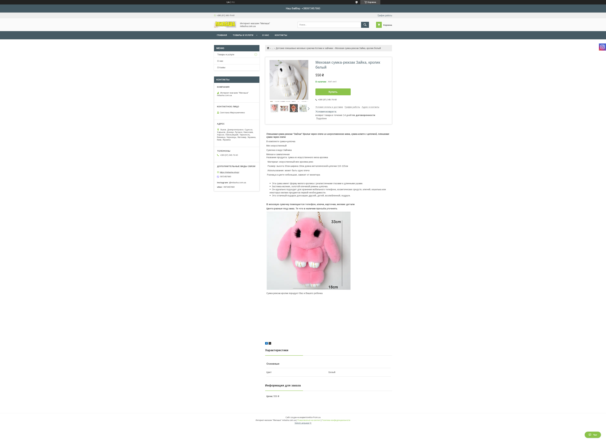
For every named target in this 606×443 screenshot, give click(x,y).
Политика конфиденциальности (336, 420)
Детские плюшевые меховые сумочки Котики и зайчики (304, 48)
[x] (270, 344)
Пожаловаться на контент (308, 420)
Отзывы (221, 67)
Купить (333, 92)
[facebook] (266, 344)
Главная (222, 35)
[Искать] (365, 25)
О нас (265, 35)
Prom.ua (317, 417)
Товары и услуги (243, 35)
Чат (595, 435)
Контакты (281, 35)
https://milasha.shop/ (229, 172)
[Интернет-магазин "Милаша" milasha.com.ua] (225, 27)
